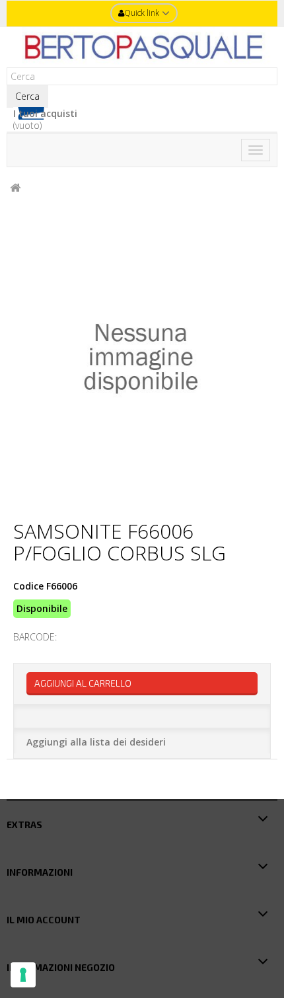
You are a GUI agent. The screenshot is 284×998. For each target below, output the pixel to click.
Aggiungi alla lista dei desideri (96, 742)
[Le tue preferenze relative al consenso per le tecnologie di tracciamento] (23, 974)
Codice (28, 586)
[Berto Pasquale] (142, 47)
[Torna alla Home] (15, 188)
